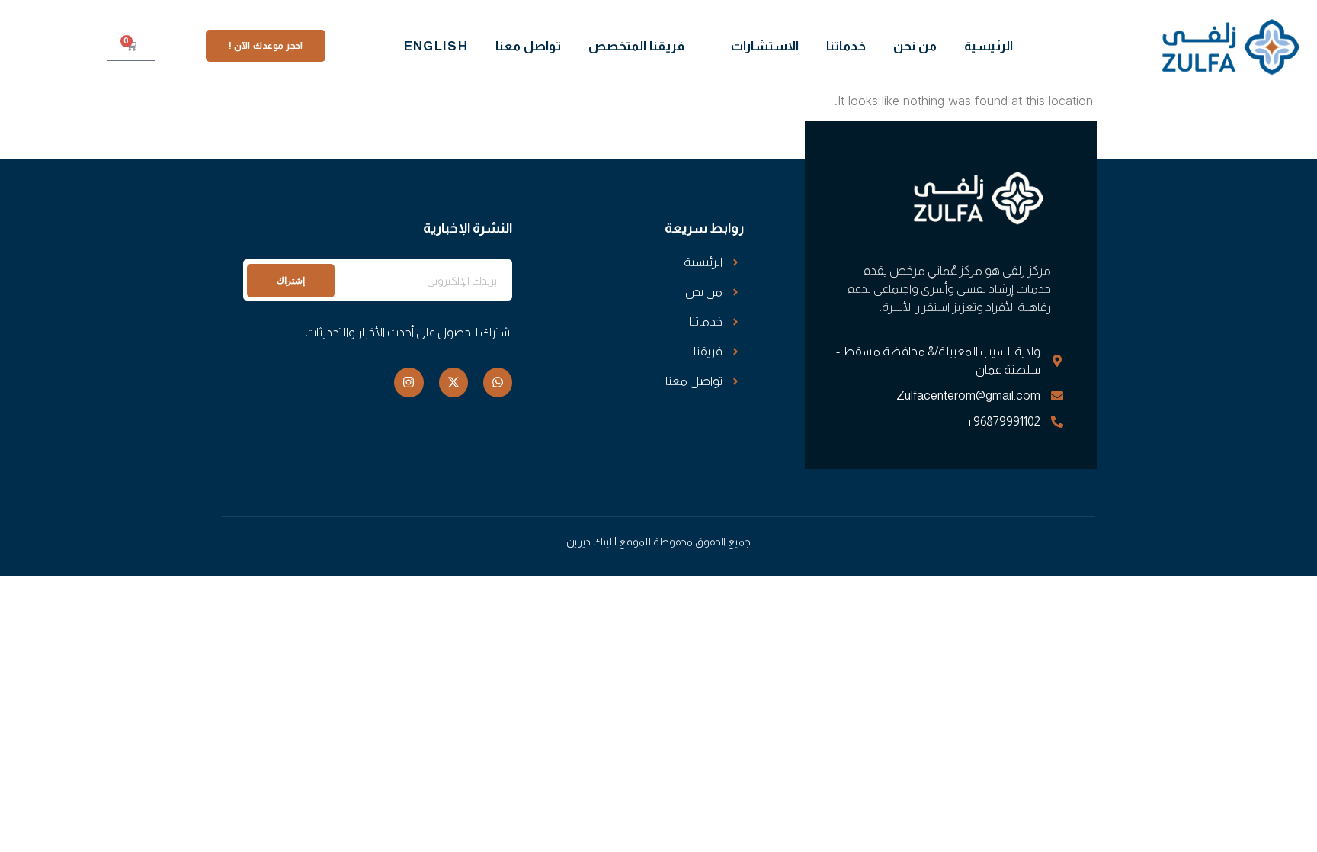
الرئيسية (988, 46)
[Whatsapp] (497, 382)
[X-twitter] (453, 382)
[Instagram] (408, 382)
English (436, 46)
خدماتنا (846, 46)
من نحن (915, 46)
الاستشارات (765, 46)
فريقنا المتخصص (636, 46)
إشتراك (291, 280)
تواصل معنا (528, 46)
